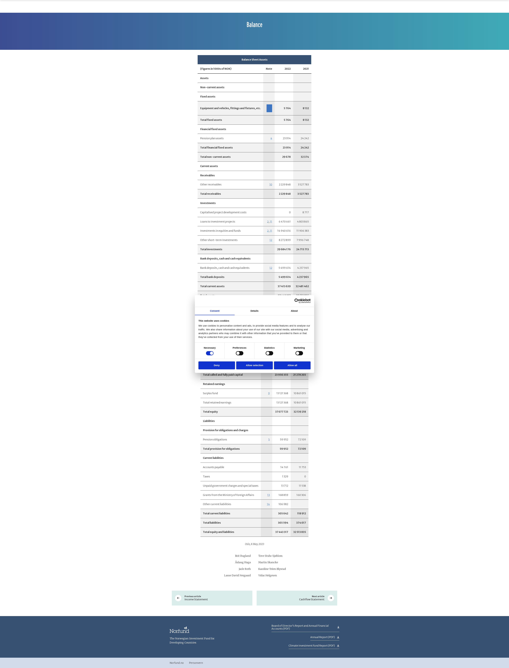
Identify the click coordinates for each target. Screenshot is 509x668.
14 (268, 504)
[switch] (239, 353)
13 (268, 495)
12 (270, 240)
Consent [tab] (215, 311)
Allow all (292, 365)
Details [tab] (254, 311)
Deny (217, 365)
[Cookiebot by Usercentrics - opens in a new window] (299, 301)
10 (270, 184)
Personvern (196, 662)
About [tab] (294, 311)
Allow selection (254, 365)
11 (271, 221)
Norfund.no (177, 662)
